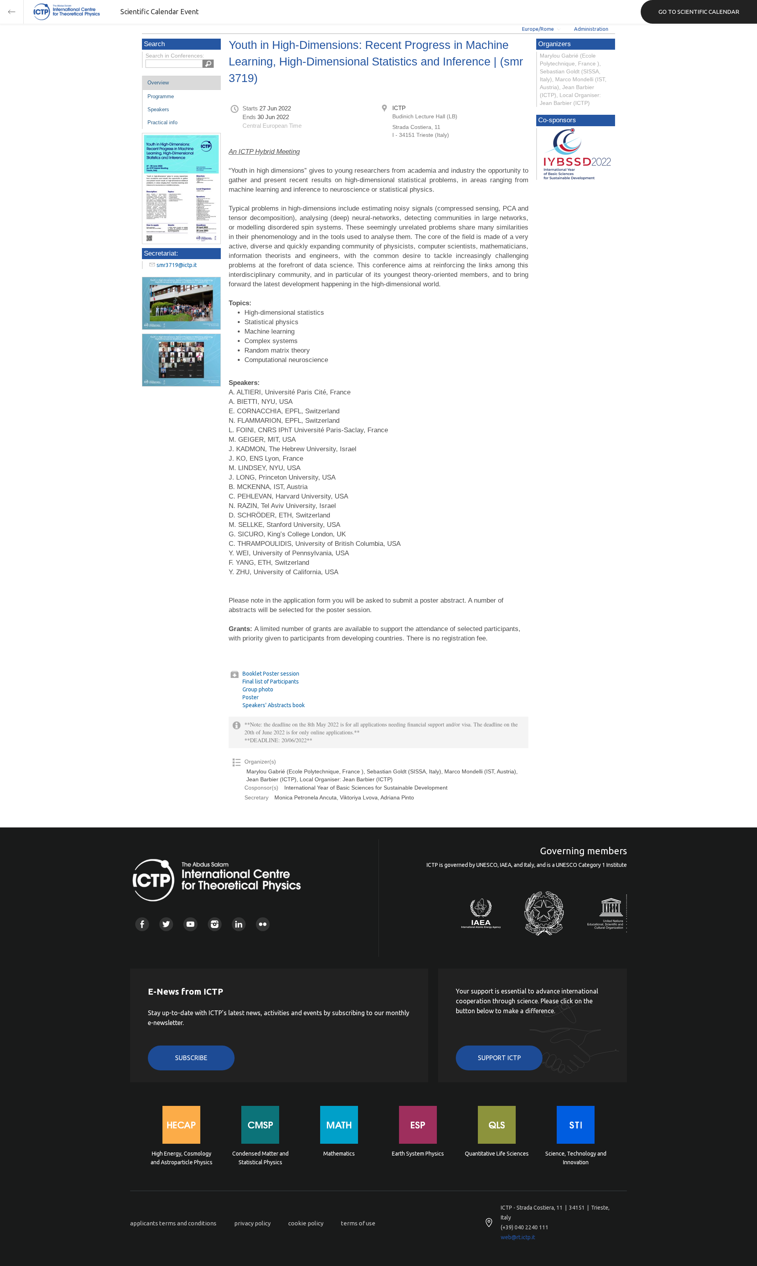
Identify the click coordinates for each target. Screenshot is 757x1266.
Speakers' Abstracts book (273, 705)
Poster (250, 697)
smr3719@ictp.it (177, 265)
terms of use (358, 1223)
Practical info (162, 122)
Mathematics (339, 1153)
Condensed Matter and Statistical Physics (260, 1157)
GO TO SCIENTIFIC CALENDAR (698, 11)
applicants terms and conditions (173, 1223)
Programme (160, 96)
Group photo (257, 689)
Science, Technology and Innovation (575, 1157)
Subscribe (191, 1057)
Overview (158, 83)
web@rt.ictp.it (518, 1237)
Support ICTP (499, 1057)
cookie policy (305, 1223)
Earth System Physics (418, 1153)
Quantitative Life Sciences (497, 1153)
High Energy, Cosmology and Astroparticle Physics (182, 1157)
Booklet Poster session (270, 673)
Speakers (158, 109)
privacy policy (252, 1223)
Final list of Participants (270, 681)
